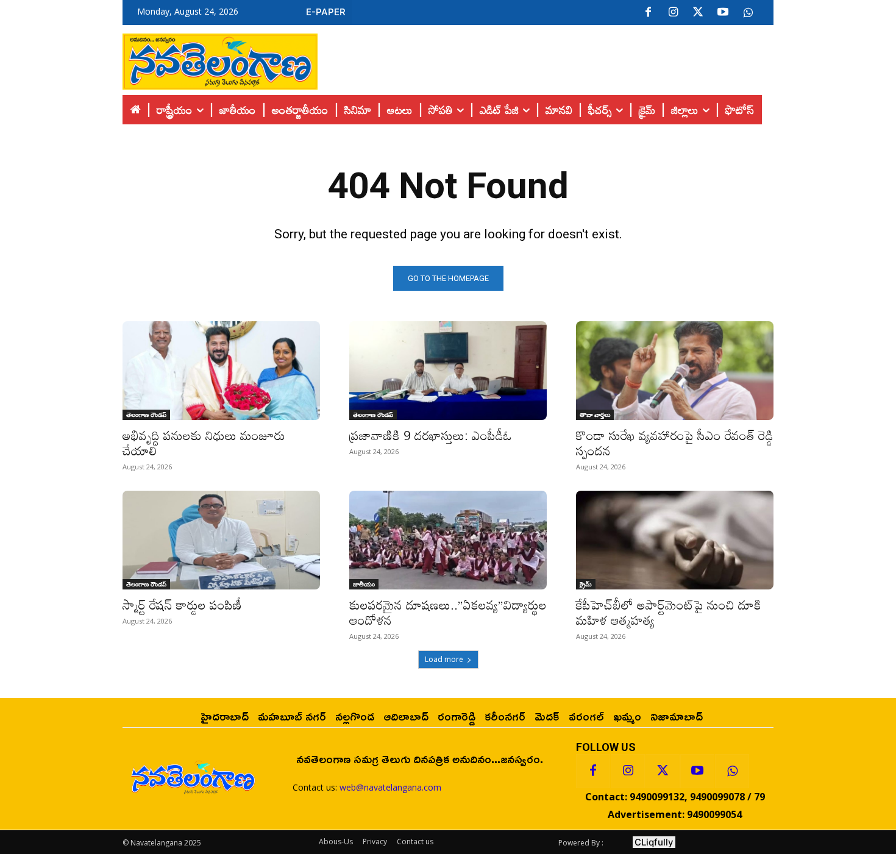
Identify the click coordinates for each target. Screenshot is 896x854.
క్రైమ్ (586, 584)
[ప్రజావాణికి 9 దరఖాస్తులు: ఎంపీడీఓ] (448, 370)
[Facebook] (648, 13)
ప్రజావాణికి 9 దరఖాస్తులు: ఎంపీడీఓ (430, 435)
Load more (444, 659)
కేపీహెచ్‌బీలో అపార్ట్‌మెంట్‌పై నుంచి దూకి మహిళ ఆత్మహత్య (668, 612)
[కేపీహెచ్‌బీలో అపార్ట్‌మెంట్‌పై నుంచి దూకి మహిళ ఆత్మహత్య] (674, 540)
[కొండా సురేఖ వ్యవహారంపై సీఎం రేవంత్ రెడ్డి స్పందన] (674, 370)
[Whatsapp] (732, 771)
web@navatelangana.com (390, 787)
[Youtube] (723, 13)
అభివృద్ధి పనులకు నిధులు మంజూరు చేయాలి (204, 442)
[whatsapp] (748, 13)
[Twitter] (698, 13)
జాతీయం (364, 584)
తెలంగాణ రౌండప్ (146, 414)
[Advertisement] (545, 58)
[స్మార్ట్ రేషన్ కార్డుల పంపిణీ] (221, 540)
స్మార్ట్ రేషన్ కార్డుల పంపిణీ (182, 604)
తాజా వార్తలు (595, 414)
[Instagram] (673, 13)
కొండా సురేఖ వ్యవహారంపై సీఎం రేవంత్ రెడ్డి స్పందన (674, 442)
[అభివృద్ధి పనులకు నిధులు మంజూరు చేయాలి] (221, 370)
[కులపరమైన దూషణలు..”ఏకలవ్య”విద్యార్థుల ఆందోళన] (448, 540)
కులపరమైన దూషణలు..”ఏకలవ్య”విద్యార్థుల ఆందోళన (448, 612)
